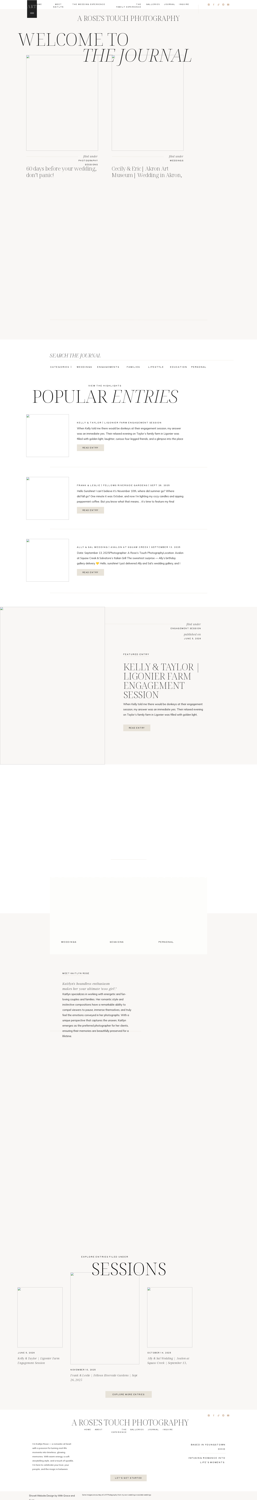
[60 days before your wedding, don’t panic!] (62, 103)
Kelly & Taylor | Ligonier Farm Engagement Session (119, 422)
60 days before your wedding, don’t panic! (61, 172)
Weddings (177, 160)
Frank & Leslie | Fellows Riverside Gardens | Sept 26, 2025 (123, 485)
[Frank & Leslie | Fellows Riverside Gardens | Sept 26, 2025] (47, 498)
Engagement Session (186, 628)
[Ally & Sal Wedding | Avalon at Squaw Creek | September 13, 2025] (47, 560)
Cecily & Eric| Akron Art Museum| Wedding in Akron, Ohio (147, 175)
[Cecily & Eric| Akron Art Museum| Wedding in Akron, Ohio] (148, 103)
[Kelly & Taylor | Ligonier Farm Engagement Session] (47, 435)
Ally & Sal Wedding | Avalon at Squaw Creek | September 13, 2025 (129, 547)
